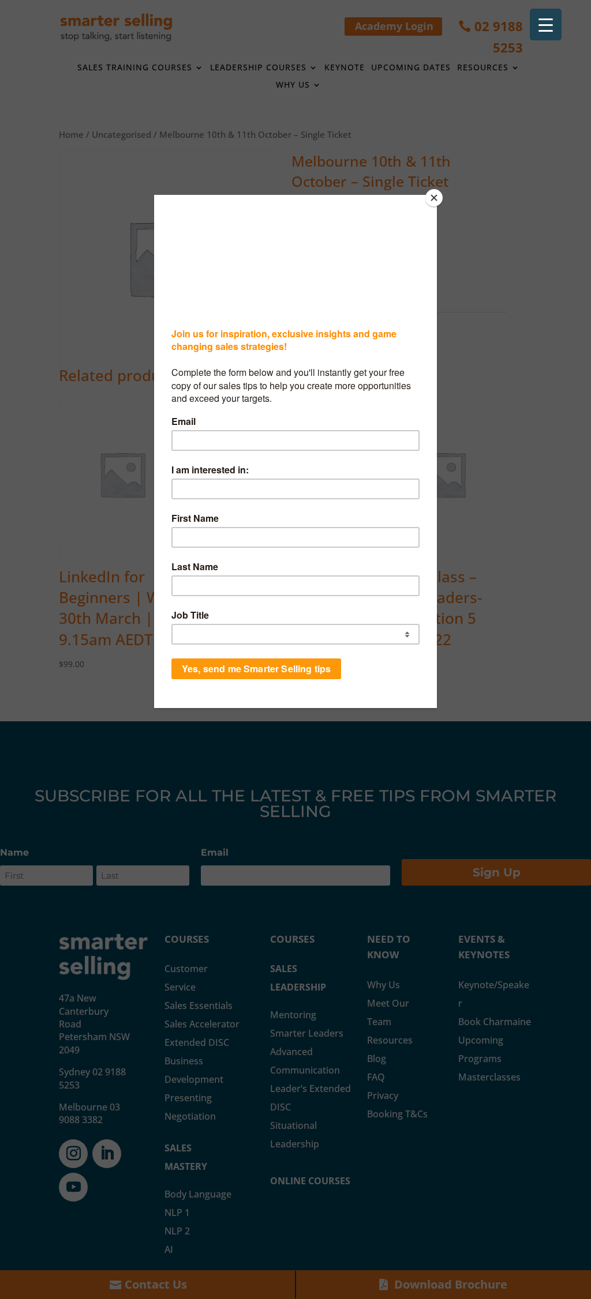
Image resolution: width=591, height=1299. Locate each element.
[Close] (434, 197)
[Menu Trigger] (546, 24)
